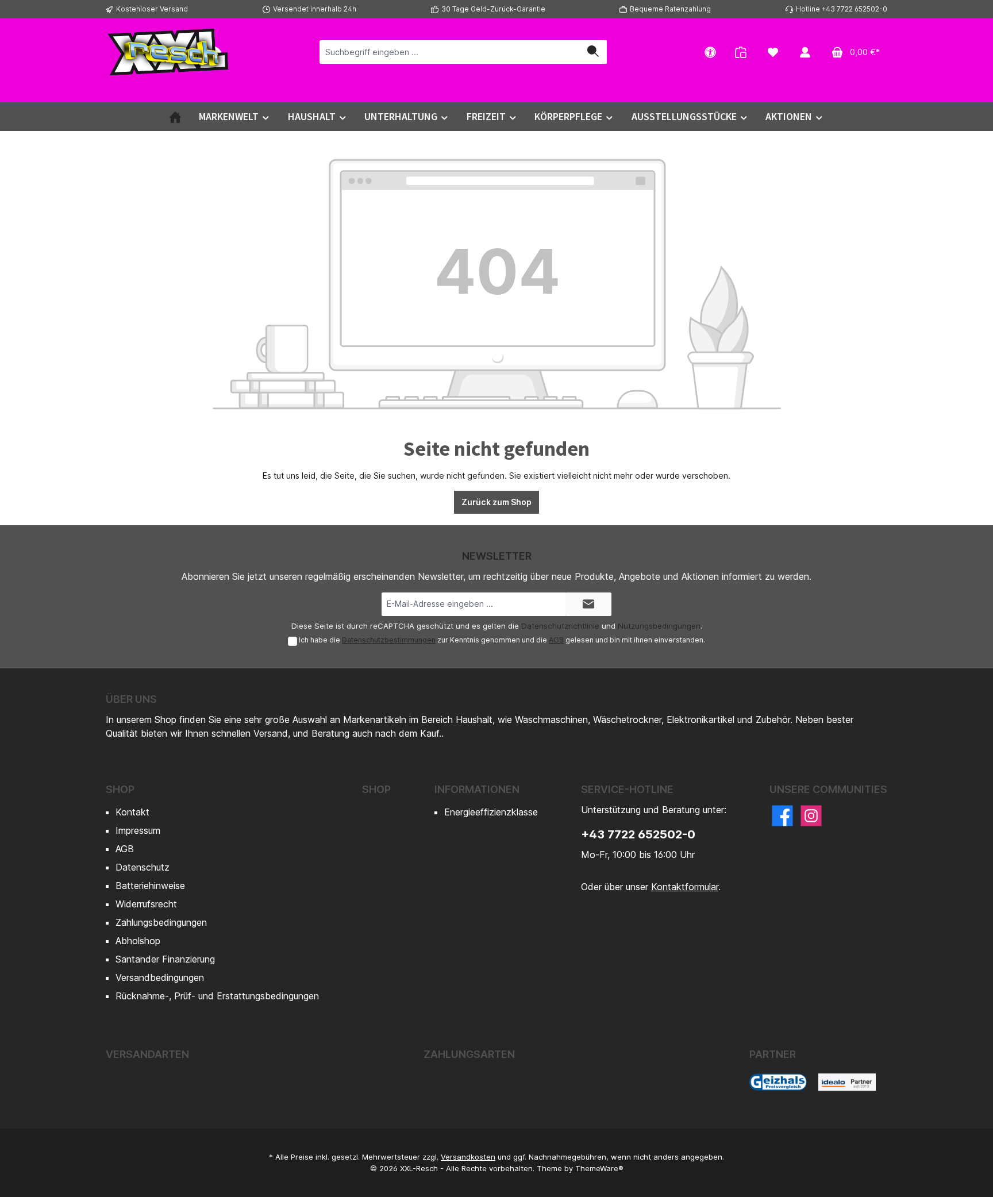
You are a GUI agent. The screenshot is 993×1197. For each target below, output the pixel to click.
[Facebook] (782, 816)
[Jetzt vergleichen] (741, 52)
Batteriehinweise (150, 885)
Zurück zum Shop (496, 502)
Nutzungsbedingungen (659, 625)
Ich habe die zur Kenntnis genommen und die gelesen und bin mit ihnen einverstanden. (502, 640)
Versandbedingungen (160, 977)
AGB (556, 640)
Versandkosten (468, 1156)
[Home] (175, 116)
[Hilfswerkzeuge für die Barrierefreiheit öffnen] (710, 52)
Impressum (138, 830)
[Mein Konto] (805, 52)
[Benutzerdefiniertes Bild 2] (847, 1082)
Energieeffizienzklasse (491, 812)
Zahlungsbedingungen (161, 922)
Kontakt (132, 812)
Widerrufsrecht (146, 904)
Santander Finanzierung (165, 959)
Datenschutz (143, 867)
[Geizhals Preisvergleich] (778, 1082)
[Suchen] (593, 52)
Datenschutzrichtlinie (560, 625)
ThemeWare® (599, 1168)
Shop (120, 789)
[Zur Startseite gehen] (169, 51)
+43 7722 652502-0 (638, 834)
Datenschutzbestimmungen (389, 640)
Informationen (476, 789)
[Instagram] (811, 816)
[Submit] (588, 604)
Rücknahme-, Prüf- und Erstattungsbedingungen (217, 996)
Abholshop (138, 940)
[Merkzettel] (773, 52)
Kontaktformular (684, 886)
